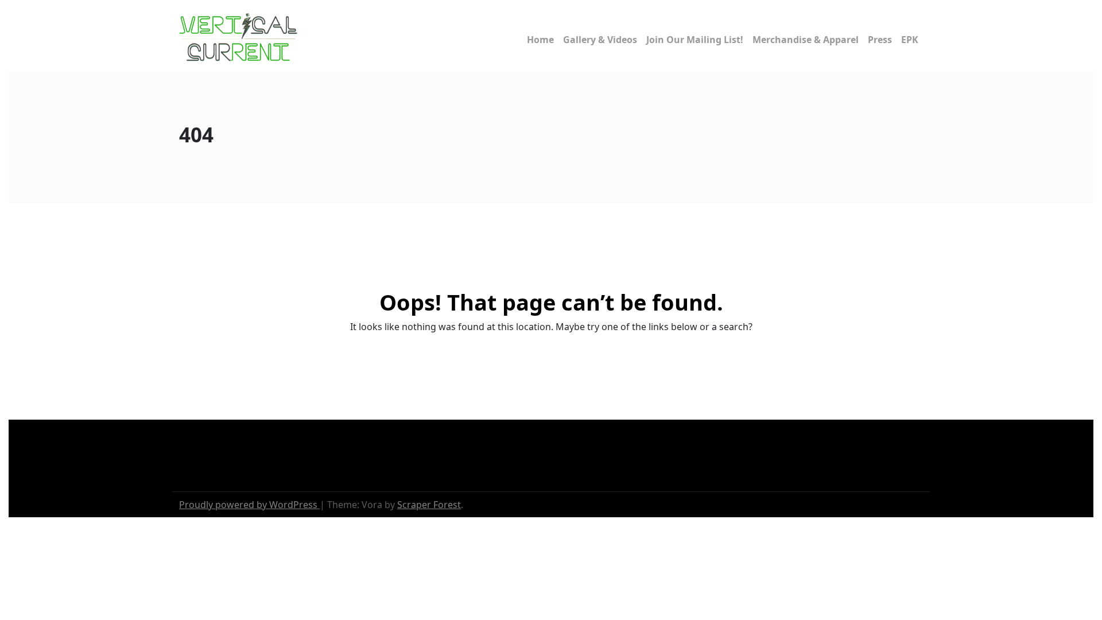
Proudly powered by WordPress (249, 504)
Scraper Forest (429, 504)
